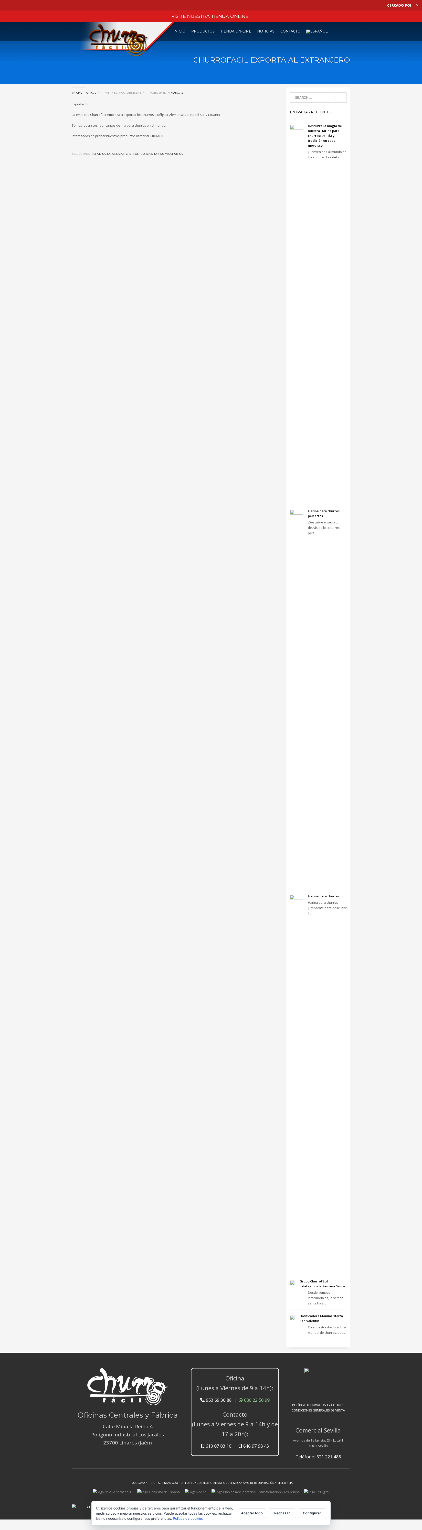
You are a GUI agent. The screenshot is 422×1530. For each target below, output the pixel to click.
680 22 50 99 (256, 1400)
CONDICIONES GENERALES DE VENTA (318, 1410)
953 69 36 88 (218, 1400)
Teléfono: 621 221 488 (318, 1457)
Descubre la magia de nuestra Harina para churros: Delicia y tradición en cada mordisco (325, 136)
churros (100, 153)
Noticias (176, 92)
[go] (341, 98)
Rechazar (282, 1513)
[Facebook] (332, 1503)
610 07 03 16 (217, 1446)
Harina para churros (323, 896)
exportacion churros (122, 153)
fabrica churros (152, 153)
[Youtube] (339, 1503)
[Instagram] (346, 1503)
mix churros (174, 153)
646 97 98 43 (255, 1446)
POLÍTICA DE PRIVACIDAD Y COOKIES (318, 1405)
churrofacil (86, 92)
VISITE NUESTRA (209, 16)
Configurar (312, 1513)
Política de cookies (188, 1518)
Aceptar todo (252, 1513)
